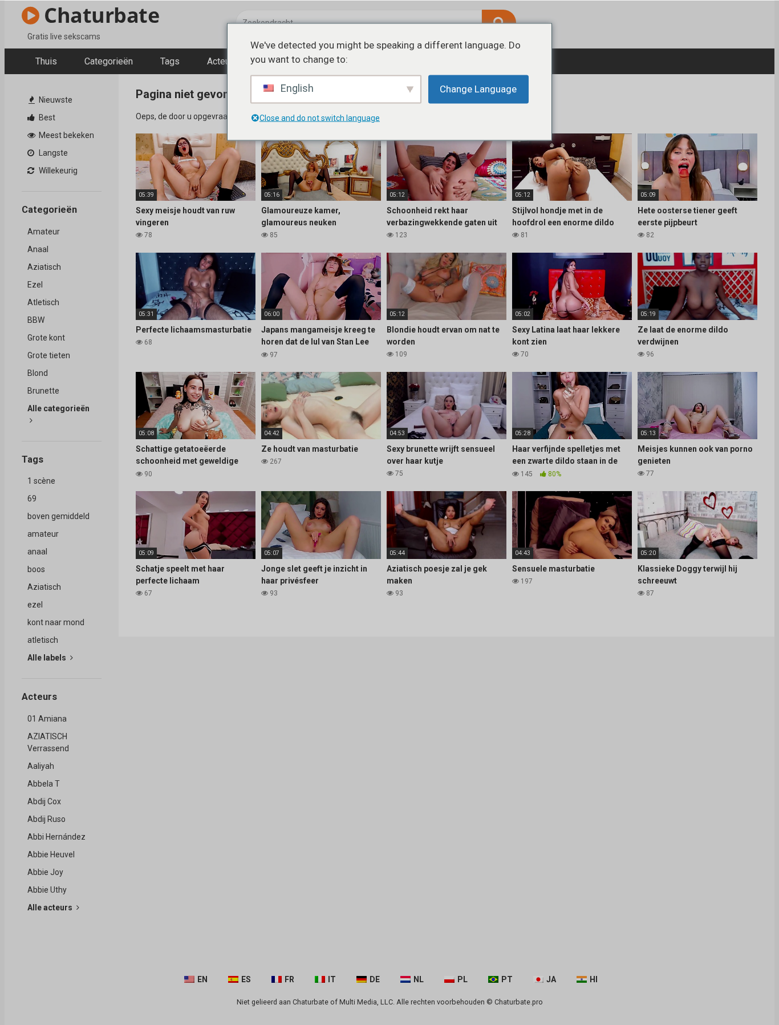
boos (36, 569)
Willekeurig (57, 170)
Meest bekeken (65, 135)
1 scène (41, 480)
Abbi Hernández (56, 836)
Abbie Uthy (47, 889)
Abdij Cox (44, 801)
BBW (35, 320)
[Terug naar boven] (740, 990)
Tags (170, 61)
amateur (43, 533)
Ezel (35, 284)
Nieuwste (54, 99)
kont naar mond (55, 622)
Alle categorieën (58, 408)
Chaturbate (99, 15)
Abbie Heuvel (51, 854)
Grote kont (46, 337)
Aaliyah (40, 766)
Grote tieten (48, 355)
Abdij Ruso (46, 819)
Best (46, 117)
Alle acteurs (50, 907)
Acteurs (222, 61)
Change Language (478, 88)
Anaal (37, 249)
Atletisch (43, 302)
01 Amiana (47, 718)
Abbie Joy (45, 872)
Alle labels (47, 657)
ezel (35, 604)
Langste (52, 152)
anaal (37, 551)
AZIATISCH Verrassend (48, 742)
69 (31, 498)
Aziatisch (44, 267)
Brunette (43, 390)
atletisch (42, 640)
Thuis (46, 61)
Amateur (43, 231)
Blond (37, 373)
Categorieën (108, 61)
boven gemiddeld (58, 516)
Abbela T (43, 783)
